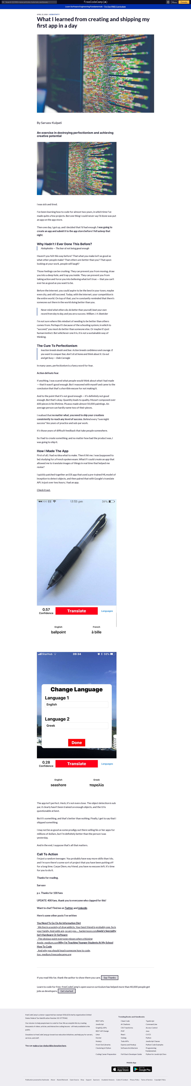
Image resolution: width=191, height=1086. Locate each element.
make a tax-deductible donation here (49, 1045)
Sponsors (96, 1080)
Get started (66, 990)
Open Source (74, 1080)
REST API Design (102, 1031)
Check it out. (43, 489)
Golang (123, 1038)
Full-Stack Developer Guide (131, 1054)
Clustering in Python (103, 1048)
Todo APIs (125, 1041)
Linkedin (82, 907)
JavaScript (100, 1024)
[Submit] (3, 2)
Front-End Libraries (103, 1045)
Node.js (99, 1041)
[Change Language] (168, 2)
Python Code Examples (154, 1045)
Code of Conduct (122, 1080)
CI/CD (148, 1034)
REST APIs (100, 1021)
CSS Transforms (127, 1028)
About (53, 1080)
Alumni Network (62, 1080)
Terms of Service (147, 1080)
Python (148, 1038)
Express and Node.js (128, 1045)
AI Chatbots (125, 1024)
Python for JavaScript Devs (156, 1054)
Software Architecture (129, 1048)
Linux (98, 1034)
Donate (184, 2)
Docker (98, 1038)
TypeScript (150, 1021)
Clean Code (125, 1021)
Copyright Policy (160, 1080)
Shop (82, 1080)
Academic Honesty (108, 1080)
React (123, 1034)
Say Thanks (110, 977)
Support (89, 1080)
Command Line (151, 1024)
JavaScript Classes (153, 1041)
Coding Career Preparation (106, 1054)
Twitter (69, 907)
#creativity (54, 14)
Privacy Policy (134, 1080)
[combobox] (29, 2)
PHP (122, 1031)
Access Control (151, 1028)
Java (147, 1031)
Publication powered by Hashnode (37, 1080)
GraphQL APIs (101, 1028)
